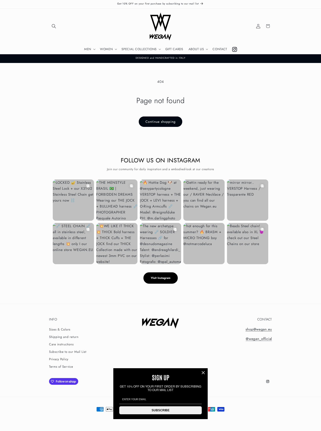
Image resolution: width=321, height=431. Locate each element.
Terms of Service (61, 366)
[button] (54, 26)
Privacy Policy (58, 359)
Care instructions (61, 344)
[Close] (203, 372)
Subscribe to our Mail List (67, 351)
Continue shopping (160, 121)
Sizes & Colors (59, 329)
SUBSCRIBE (161, 410)
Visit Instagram (160, 278)
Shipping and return (64, 337)
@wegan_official (259, 338)
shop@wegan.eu (259, 329)
